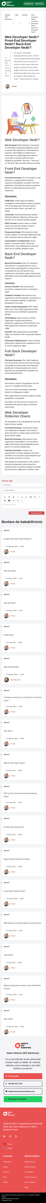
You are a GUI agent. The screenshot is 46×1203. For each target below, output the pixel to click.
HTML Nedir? (9, 635)
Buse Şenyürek (15, 680)
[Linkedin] (5, 1136)
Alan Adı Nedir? (10, 603)
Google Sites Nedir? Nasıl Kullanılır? (18, 539)
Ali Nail (14, 86)
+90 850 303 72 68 (15, 1084)
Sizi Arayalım (13, 1076)
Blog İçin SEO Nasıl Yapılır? (14, 763)
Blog (16, 15)
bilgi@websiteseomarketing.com (21, 1091)
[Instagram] (11, 1136)
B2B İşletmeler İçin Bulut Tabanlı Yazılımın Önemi (22, 923)
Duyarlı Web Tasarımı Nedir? (15, 891)
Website (24, 15)
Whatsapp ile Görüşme (17, 1099)
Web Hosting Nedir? (11, 667)
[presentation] (23, 505)
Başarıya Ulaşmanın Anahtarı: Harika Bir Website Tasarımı (22, 987)
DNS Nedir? (8, 1019)
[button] (5, 497)
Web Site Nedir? (10, 571)
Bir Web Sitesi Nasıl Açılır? (14, 827)
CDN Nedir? (8, 955)
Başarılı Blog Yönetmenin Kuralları (17, 859)
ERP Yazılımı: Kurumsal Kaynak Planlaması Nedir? (20, 794)
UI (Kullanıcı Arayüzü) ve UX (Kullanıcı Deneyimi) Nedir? (22, 698)
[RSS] (17, 1136)
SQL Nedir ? (8, 731)
